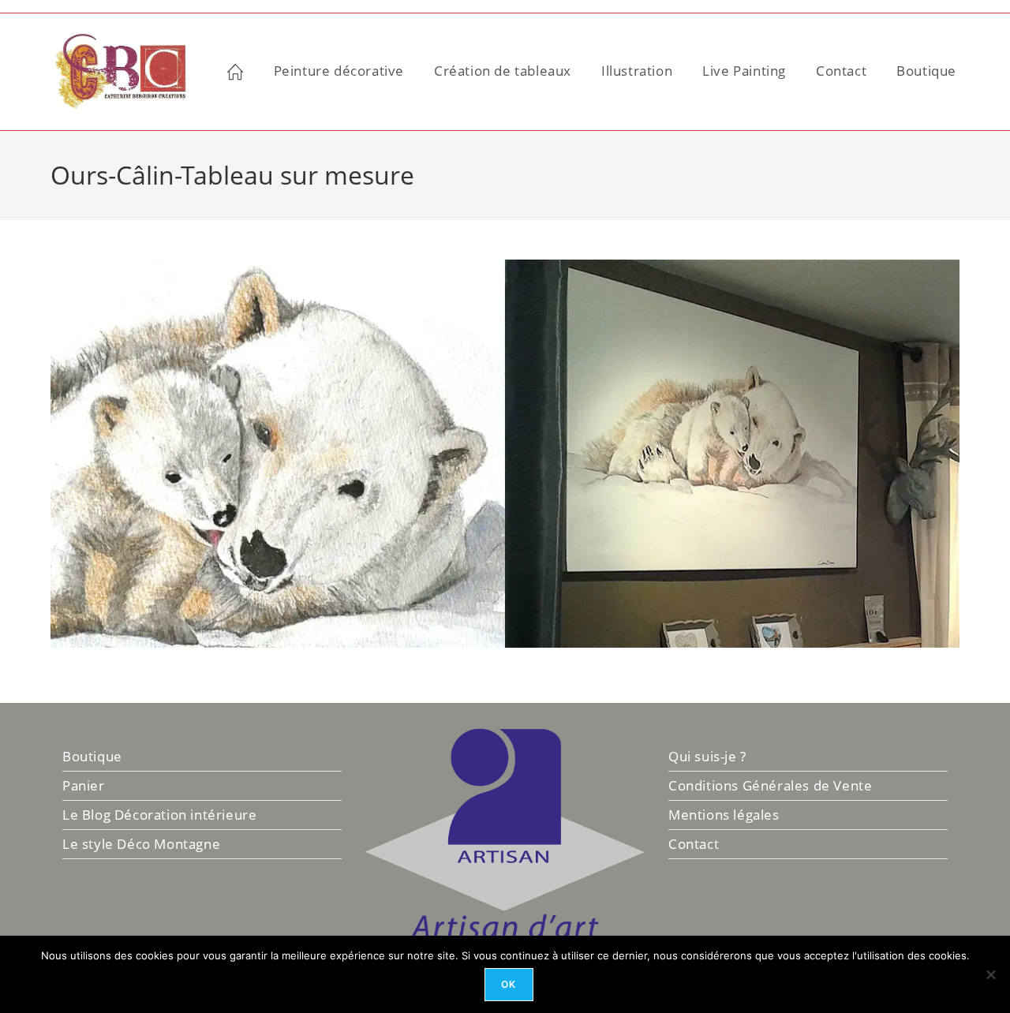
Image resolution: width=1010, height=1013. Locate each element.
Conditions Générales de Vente (770, 785)
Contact (693, 844)
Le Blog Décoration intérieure (159, 815)
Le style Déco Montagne (141, 844)
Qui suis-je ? (707, 756)
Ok (508, 984)
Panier (83, 785)
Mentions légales (724, 815)
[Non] (990, 974)
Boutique (92, 756)
